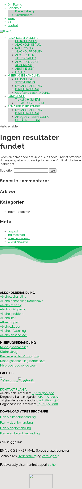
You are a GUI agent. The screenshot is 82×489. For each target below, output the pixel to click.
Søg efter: (6, 170)
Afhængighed (9, 322)
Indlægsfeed (16, 235)
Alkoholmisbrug (11, 305)
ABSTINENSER (24, 68)
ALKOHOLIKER (24, 55)
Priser (11, 18)
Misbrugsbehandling (14, 347)
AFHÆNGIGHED (25, 58)
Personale (14, 8)
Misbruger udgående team (18, 365)
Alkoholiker (7, 318)
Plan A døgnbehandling (16, 422)
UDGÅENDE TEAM (27, 120)
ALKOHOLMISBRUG (28, 44)
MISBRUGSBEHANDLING (24, 75)
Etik (10, 21)
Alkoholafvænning (13, 331)
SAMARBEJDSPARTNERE (24, 106)
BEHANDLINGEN (26, 41)
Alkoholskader (10, 326)
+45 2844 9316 (49, 400)
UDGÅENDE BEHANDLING (32, 92)
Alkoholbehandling (13, 296)
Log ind (13, 231)
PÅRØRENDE (16, 96)
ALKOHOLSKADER (27, 62)
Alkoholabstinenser (13, 335)
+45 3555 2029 (48, 397)
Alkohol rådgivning (13, 309)
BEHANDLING (24, 79)
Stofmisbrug (9, 352)
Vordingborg (24, 15)
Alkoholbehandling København (21, 301)
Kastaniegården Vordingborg (20, 356)
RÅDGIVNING (24, 48)
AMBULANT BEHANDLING (32, 116)
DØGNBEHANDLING (28, 86)
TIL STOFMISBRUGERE (30, 103)
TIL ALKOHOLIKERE (27, 99)
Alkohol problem (11, 314)
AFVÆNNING (23, 65)
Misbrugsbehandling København (22, 361)
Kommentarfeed (19, 238)
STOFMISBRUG (25, 82)
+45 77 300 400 (43, 393)
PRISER (20, 72)
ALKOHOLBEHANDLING (23, 37)
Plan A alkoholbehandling (18, 417)
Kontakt (13, 25)
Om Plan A (15, 4)
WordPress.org (18, 241)
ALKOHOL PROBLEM (28, 51)
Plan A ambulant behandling (20, 433)
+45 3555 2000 (47, 404)
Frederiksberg (24, 11)
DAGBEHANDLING (27, 89)
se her (52, 464)
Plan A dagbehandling (15, 428)
